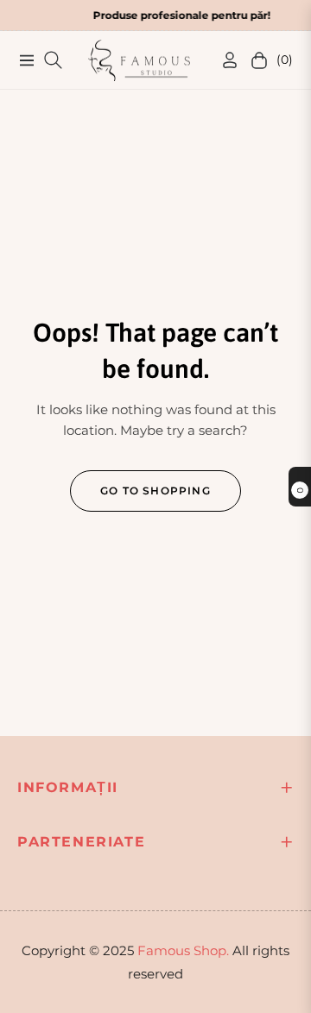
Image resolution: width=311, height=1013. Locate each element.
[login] (223, 60)
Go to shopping (155, 490)
